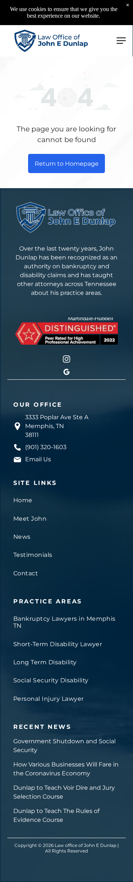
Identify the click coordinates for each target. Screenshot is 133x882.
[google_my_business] (66, 372)
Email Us (38, 459)
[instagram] (66, 360)
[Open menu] (121, 40)
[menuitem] (66, 500)
